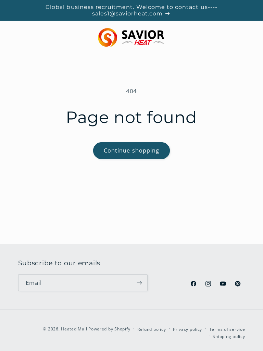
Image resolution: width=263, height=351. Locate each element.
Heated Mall (74, 328)
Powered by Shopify (109, 328)
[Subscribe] (139, 282)
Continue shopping (131, 150)
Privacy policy (187, 329)
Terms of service (227, 329)
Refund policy (151, 329)
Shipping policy (229, 336)
